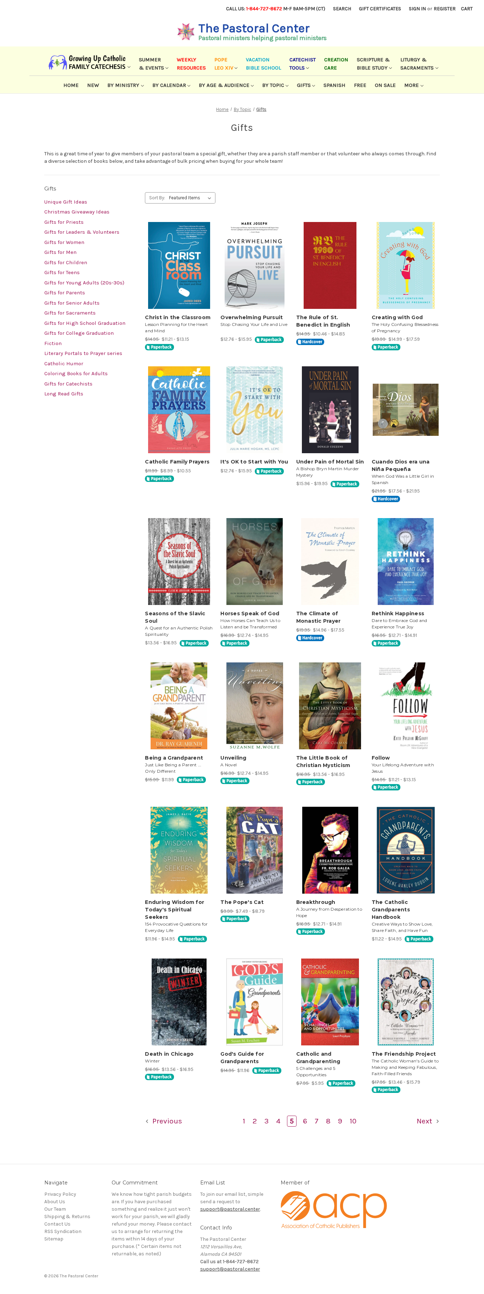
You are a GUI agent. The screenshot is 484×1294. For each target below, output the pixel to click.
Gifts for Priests (64, 222)
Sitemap (53, 1239)
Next (425, 1121)
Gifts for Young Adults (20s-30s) (84, 282)
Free (360, 85)
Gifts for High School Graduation (84, 323)
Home (71, 85)
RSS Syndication (62, 1231)
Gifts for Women (64, 242)
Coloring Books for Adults (76, 373)
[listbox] (191, 198)
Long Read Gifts (63, 393)
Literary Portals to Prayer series (83, 353)
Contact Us (57, 1224)
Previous (166, 1121)
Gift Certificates (380, 9)
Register (445, 9)
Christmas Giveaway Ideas (76, 212)
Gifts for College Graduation (79, 333)
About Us (54, 1202)
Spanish (334, 85)
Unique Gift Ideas (65, 202)
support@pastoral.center (230, 1209)
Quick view (178, 259)
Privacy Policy (60, 1194)
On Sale (385, 85)
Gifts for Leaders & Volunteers (81, 232)
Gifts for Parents (64, 292)
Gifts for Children (65, 262)
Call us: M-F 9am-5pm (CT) (275, 9)
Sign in (417, 9)
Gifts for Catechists (68, 384)
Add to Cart (179, 271)
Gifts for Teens (62, 272)
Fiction (53, 343)
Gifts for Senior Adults (72, 303)
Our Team (55, 1209)
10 (353, 1121)
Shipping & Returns (67, 1217)
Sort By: (157, 197)
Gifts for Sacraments (70, 313)
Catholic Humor (63, 363)
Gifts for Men (60, 252)
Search (342, 9)
